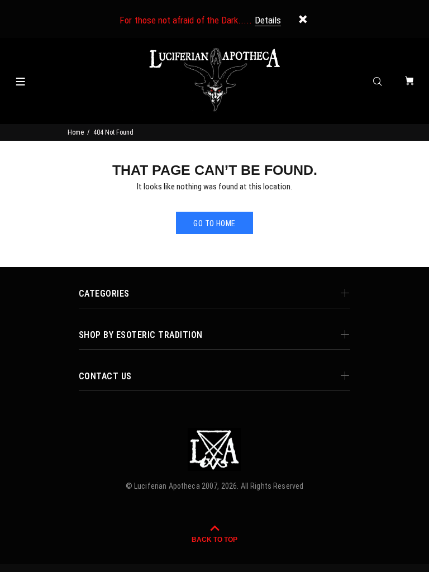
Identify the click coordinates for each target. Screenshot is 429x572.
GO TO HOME (214, 223)
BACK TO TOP (214, 540)
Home (76, 132)
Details (268, 20)
